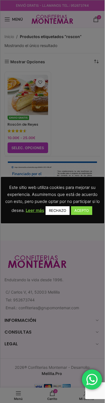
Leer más (35, 210)
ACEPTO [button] (81, 210)
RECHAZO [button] (57, 210)
